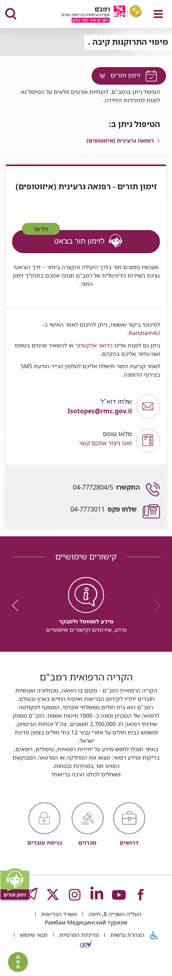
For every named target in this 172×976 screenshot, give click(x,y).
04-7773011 (103, 509)
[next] (18, 605)
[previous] (154, 605)
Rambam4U (144, 333)
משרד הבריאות (58, 914)
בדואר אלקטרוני (93, 345)
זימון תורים (116, 77)
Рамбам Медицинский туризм (86, 922)
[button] (72, 440)
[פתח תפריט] (158, 14)
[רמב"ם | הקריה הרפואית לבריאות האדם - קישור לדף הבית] (92, 15)
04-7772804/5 (106, 487)
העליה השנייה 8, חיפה (114, 914)
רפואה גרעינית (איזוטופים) (120, 140)
